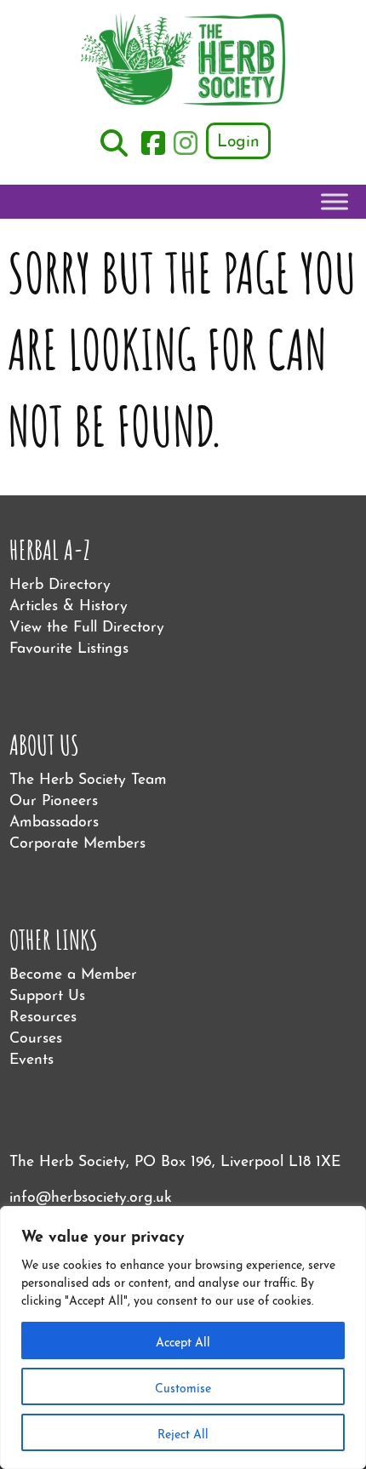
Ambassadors (54, 819)
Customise (183, 1386)
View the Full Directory (86, 624)
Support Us (47, 992)
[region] (183, 1337)
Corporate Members (77, 840)
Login (238, 139)
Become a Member (73, 971)
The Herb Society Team (88, 776)
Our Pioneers (53, 798)
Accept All (183, 1340)
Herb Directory (60, 581)
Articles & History (68, 603)
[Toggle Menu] (334, 202)
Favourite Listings (69, 645)
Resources (43, 1014)
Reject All (183, 1432)
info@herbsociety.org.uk (90, 1194)
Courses (35, 1035)
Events (31, 1056)
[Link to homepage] (183, 61)
